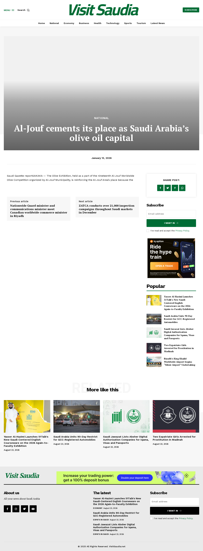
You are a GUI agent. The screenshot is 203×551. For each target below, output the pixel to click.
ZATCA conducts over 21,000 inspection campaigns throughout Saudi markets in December (106, 209)
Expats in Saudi (101, 520)
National (101, 118)
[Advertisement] (101, 92)
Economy (97, 508)
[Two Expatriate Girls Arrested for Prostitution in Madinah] (154, 348)
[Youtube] (33, 508)
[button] (24, 10)
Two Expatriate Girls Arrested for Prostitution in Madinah (179, 348)
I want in (169, 223)
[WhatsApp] (182, 188)
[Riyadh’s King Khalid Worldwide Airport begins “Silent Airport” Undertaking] (154, 362)
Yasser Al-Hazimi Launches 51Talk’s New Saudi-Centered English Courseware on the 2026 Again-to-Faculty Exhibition (179, 302)
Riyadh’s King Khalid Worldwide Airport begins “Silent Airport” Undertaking (179, 361)
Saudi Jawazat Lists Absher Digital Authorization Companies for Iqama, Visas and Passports (179, 333)
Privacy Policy (182, 230)
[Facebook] (160, 188)
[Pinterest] (175, 188)
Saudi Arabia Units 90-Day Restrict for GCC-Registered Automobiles (179, 319)
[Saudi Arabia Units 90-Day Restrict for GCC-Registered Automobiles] (154, 319)
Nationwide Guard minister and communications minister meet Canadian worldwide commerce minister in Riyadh (38, 211)
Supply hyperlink (17, 187)
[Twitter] (167, 188)
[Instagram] (15, 508)
